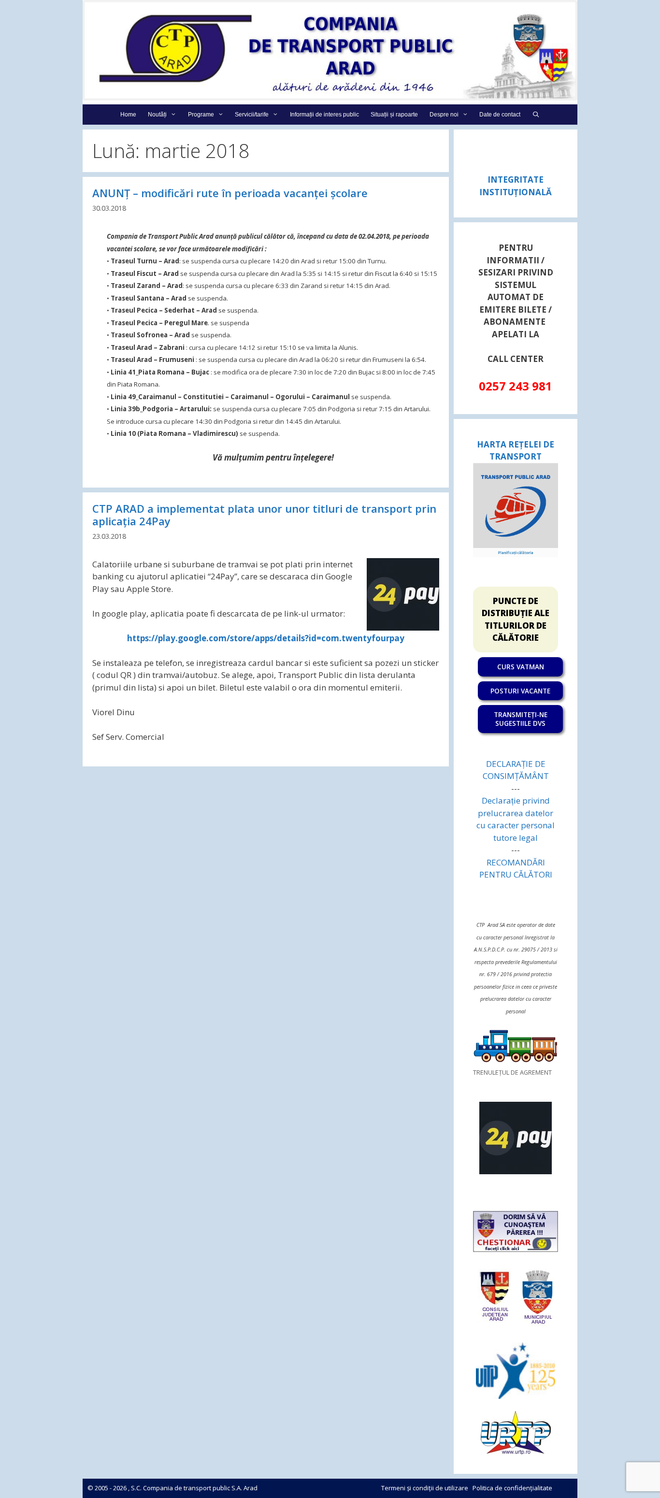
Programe (201, 114)
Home (128, 114)
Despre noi (444, 114)
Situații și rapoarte (394, 114)
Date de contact (499, 114)
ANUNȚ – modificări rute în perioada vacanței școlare (230, 193)
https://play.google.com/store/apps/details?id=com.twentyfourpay (265, 638)
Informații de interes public (324, 114)
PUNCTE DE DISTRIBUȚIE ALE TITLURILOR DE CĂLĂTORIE (515, 619)
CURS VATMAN (520, 666)
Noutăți (157, 114)
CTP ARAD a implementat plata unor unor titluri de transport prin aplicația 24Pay (264, 514)
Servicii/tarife (252, 114)
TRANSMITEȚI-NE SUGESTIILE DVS (520, 719)
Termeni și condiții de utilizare (424, 1488)
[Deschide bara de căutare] (535, 114)
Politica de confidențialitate (512, 1488)
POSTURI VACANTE (520, 690)
